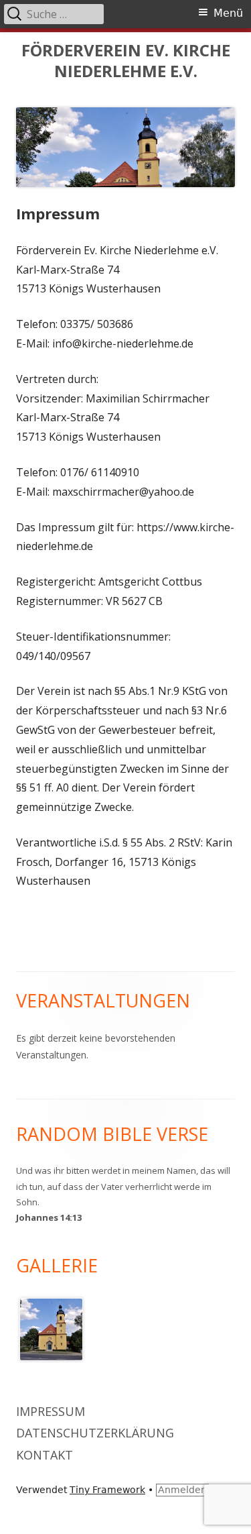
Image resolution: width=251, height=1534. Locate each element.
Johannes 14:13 (49, 1217)
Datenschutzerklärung (95, 1433)
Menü (228, 13)
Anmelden (182, 1489)
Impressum (50, 1411)
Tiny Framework (107, 1489)
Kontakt (44, 1455)
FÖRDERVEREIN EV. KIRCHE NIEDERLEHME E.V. (125, 61)
